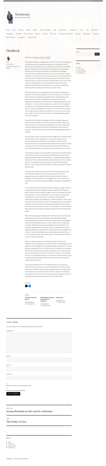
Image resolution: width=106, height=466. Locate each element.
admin (7, 62)
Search (78, 52)
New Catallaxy (10, 37)
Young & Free (59, 298)
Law (87, 30)
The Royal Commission (66, 34)
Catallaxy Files (32, 37)
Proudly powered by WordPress (21, 459)
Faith (14, 30)
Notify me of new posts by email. (15, 390)
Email (9, 365)
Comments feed (12, 446)
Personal (77, 34)
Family (81, 30)
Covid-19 (45, 34)
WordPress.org (11, 448)
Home (8, 30)
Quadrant (95, 34)
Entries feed (11, 444)
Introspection (73, 30)
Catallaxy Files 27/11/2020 (41, 57)
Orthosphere (21, 37)
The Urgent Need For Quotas (31, 298)
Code (54, 30)
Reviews (37, 34)
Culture (28, 30)
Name (8, 356)
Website (9, 374)
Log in (9, 442)
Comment (10, 331)
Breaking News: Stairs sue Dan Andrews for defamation (47, 299)
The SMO (19, 34)
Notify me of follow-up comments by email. (18, 386)
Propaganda (9, 34)
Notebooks (22, 14)
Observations (62, 30)
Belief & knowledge (45, 30)
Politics (35, 30)
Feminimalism (28, 34)
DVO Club (53, 34)
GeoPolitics (94, 30)
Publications (86, 34)
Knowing (21, 30)
